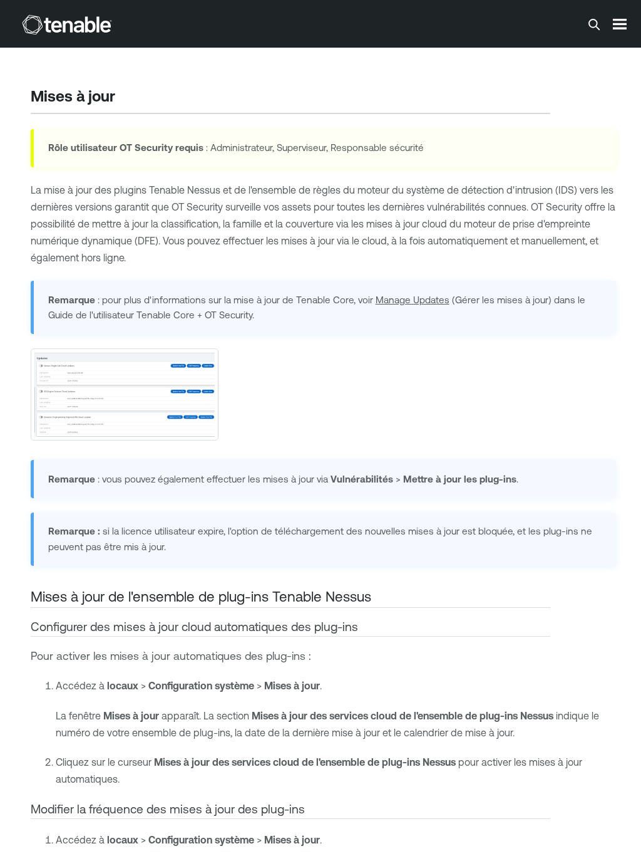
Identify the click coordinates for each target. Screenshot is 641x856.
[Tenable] (67, 24)
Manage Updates (412, 300)
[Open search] (594, 24)
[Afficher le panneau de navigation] (620, 24)
